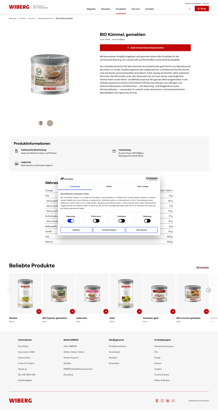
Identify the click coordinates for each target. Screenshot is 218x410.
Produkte (22, 18)
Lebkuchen (81, 318)
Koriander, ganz (151, 318)
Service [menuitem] (136, 8)
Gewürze (32, 18)
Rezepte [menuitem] (105, 8)
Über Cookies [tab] (143, 186)
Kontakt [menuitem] (149, 8)
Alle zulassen (141, 230)
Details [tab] (109, 186)
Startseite (12, 18)
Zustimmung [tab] (75, 186)
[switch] (96, 221)
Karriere (206, 3)
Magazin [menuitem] (91, 8)
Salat (112, 318)
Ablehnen (76, 230)
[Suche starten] (190, 8)
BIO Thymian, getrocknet (55, 318)
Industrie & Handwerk (193, 3)
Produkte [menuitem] (121, 8)
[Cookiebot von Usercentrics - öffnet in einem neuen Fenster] (148, 179)
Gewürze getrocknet (45, 18)
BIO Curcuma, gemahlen (188, 318)
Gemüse (13, 318)
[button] (79, 74)
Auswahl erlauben (109, 230)
